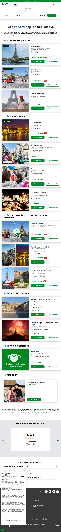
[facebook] (46, 491)
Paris (15, 4)
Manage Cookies (44, 524)
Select (13, 526)
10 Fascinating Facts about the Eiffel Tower (37, 506)
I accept (22, 526)
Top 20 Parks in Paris (36, 503)
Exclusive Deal (46, 4)
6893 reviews (32, 441)
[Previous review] (3, 440)
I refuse (5, 526)
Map (31, 4)
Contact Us (34, 399)
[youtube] (53, 491)
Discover (36, 4)
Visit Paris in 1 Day (35, 500)
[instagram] (50, 491)
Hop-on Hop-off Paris (36, 509)
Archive (48, 497)
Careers (30, 524)
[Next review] (58, 440)
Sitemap (34, 524)
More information (52, 61)
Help (41, 4)
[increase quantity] (45, 11)
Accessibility (38, 524)
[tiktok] (57, 491)
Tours (27, 4)
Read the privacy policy (6, 522)
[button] (2, 530)
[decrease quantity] (40, 11)
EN (53, 4)
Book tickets (39, 61)
